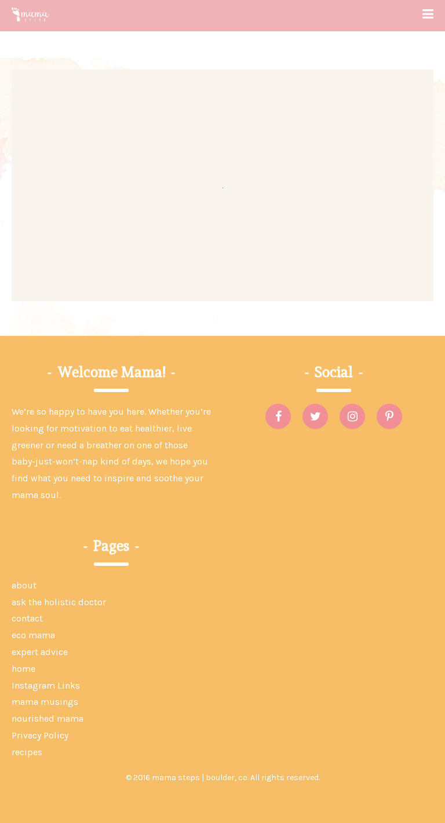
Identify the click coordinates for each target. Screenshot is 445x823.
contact (27, 618)
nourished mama (47, 718)
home (23, 668)
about (24, 585)
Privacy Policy (40, 735)
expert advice (40, 651)
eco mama (33, 635)
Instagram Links (46, 685)
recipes (27, 752)
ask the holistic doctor (59, 602)
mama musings (45, 701)
